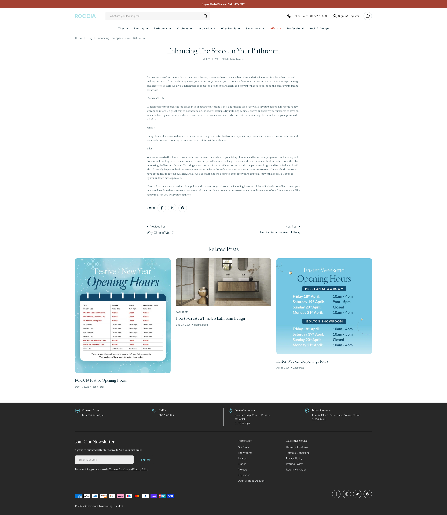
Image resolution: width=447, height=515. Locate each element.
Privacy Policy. (140, 469)
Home (78, 38)
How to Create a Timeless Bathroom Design (210, 318)
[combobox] (157, 16)
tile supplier (190, 186)
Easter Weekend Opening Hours (302, 361)
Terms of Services (118, 469)
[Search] (205, 16)
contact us (246, 190)
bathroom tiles (277, 186)
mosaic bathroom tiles (284, 169)
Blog (89, 38)
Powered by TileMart (111, 505)
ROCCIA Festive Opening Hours (101, 380)
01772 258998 (242, 423)
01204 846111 (319, 419)
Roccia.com (91, 505)
